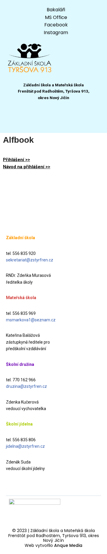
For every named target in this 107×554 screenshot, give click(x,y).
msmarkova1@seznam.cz (31, 320)
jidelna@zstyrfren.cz (25, 446)
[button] (53, 121)
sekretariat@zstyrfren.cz (29, 260)
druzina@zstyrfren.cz (26, 386)
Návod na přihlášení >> (26, 166)
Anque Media (68, 545)
